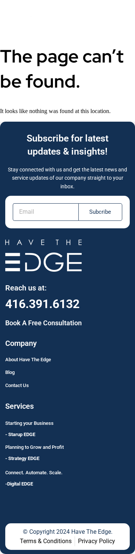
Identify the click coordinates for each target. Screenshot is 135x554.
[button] (120, 16)
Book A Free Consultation (43, 323)
